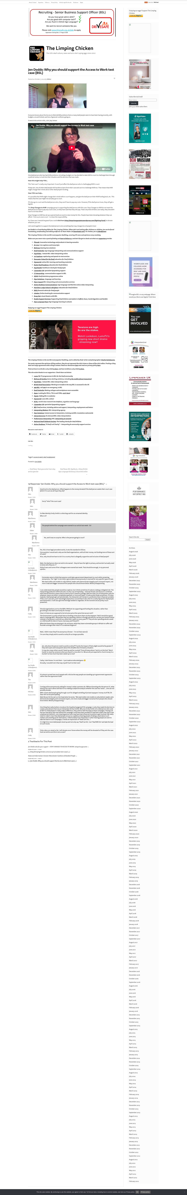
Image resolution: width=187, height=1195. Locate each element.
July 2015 (132, 1033)
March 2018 (133, 917)
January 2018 (133, 924)
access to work (38, 457)
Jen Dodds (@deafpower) (32, 569)
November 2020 (134, 801)
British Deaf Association (42, 384)
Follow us (47, 2)
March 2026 (133, 569)
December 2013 (134, 1101)
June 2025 (132, 602)
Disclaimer (75, 2)
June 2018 (132, 906)
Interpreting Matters (41, 410)
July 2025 (132, 598)
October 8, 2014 (31, 670)
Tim (29, 555)
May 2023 (132, 692)
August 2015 (133, 1029)
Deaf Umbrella (39, 250)
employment (51, 457)
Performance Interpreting (42, 418)
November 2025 (134, 584)
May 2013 (132, 1127)
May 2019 (132, 866)
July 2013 (132, 1119)
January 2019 (133, 881)
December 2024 (134, 624)
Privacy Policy (54, 2)
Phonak (36, 242)
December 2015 (134, 1014)
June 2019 (132, 862)
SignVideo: (38, 253)
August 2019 (133, 855)
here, (56, 369)
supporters (102, 238)
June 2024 (132, 645)
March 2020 (133, 830)
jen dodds (38, 461)
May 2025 (132, 606)
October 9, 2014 (31, 715)
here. (82, 369)
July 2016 (132, 989)
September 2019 (134, 852)
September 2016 (134, 982)
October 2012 (133, 1152)
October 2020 (134, 805)
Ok (137, 1192)
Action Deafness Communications (45, 284)
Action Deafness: (39, 424)
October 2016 (133, 978)
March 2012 (133, 1177)
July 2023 (132, 685)
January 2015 (133, 1054)
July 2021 (132, 772)
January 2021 (133, 794)
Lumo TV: (37, 376)
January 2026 (133, 577)
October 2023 (134, 674)
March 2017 (133, 960)
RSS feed (156, 2)
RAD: (36, 290)
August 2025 (133, 595)
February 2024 (134, 660)
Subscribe (133, 103)
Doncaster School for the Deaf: (44, 259)
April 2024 (132, 653)
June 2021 (132, 776)
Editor (49, 79)
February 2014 (134, 1094)
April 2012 (132, 1174)
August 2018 (133, 899)
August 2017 (133, 942)
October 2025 (134, 587)
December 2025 (134, 580)
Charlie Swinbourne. (108, 360)
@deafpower (101, 231)
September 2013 (134, 1112)
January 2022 (133, 750)
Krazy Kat (37, 296)
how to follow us (66, 238)
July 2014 (132, 1076)
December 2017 (134, 928)
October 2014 (133, 1065)
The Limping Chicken (69, 48)
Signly (81, 2)
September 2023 (134, 678)
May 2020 (132, 823)
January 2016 (133, 1011)
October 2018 (133, 891)
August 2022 (133, 725)
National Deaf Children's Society (45, 421)
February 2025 (134, 616)
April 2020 (132, 826)
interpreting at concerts (63, 418)
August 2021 (133, 768)
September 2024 (134, 634)
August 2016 (133, 986)
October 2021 (133, 761)
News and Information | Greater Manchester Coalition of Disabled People (51, 755)
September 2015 (134, 1025)
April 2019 (132, 870)
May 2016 (132, 996)
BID (35, 407)
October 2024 (134, 631)
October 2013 (133, 1109)
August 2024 (133, 638)
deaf (44, 457)
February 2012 (134, 1181)
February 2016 (134, 1007)
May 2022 (132, 736)
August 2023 (133, 682)
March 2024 (133, 656)
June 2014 (132, 1080)
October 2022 (134, 718)
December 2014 (134, 1058)
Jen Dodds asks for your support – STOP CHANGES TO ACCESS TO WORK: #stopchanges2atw (57, 746)
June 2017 (132, 949)
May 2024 (132, 649)
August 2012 (133, 1159)
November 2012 (134, 1148)
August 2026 (133, 551)
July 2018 (132, 902)
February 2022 (134, 747)
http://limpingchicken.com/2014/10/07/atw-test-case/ (48, 751)
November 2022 (134, 714)
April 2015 (132, 1043)
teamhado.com (79, 231)
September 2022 (134, 721)
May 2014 (132, 1083)
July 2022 (132, 729)
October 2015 (133, 1022)
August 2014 (133, 1072)
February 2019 (134, 877)
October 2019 (133, 848)
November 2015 (134, 1018)
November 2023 (134, 671)
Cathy (30, 614)
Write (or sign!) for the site (65, 2)
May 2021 (132, 779)
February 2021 (134, 790)
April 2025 (132, 609)
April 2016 (132, 1000)
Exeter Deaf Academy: (41, 265)
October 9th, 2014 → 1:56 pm (34, 758)
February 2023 (134, 703)
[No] (185, 1192)
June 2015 (132, 1036)
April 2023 (132, 696)
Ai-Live (36, 245)
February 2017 (134, 964)
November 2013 (134, 1105)
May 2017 (132, 953)
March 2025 (133, 613)
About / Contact (32, 2)
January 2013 (133, 1141)
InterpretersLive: (39, 416)
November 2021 (134, 758)
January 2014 (133, 1098)
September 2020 (135, 808)
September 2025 (134, 591)
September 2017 (134, 938)
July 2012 (132, 1163)
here (76, 365)
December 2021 (134, 754)
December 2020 (134, 797)
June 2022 (132, 732)
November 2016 (134, 975)
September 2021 (134, 765)
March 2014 (133, 1090)
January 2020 (133, 837)
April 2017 (132, 957)
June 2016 (132, 993)
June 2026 (132, 558)
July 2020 (132, 815)
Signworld (37, 262)
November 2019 (134, 844)
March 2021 (133, 786)
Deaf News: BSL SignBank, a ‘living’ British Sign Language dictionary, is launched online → (72, 471)
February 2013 (134, 1138)
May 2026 (132, 562)
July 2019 (132, 859)
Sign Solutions (39, 279)
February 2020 (134, 834)
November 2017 (134, 931)
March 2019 (133, 873)
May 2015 (132, 1040)
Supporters (40, 2)
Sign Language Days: (41, 301)
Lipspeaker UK (39, 270)
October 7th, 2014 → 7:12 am (34, 749)
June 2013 (132, 1123)
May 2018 (132, 910)
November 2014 (134, 1062)
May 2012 (132, 1170)
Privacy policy (145, 1192)
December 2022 (134, 710)
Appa (35, 393)
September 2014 (134, 1069)
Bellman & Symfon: (40, 379)
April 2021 (132, 783)
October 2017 (133, 935)
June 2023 (132, 689)
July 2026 (132, 555)
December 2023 (134, 667)
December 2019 (134, 841)
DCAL (36, 401)
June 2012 (132, 1166)
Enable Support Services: (42, 299)
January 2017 (133, 967)
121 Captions (38, 256)
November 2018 (134, 888)
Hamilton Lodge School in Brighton (46, 287)
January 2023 (133, 707)
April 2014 (132, 1087)
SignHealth (38, 267)
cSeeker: (37, 293)
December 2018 (134, 884)
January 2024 (133, 663)
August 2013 (133, 1116)
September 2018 (134, 895)
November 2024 (134, 627)
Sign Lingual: (38, 282)
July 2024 (132, 642)
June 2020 (132, 819)
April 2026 (132, 566)
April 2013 (132, 1130)
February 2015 (134, 1051)
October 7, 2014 (31, 497)
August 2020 (133, 812)
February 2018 (134, 920)
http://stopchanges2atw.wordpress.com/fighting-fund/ (85, 220)
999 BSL (37, 387)
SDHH (36, 276)
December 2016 (134, 971)
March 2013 (133, 1134)
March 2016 (133, 1004)
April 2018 (132, 913)
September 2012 (134, 1156)
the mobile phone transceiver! (81, 379)
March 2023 (133, 700)
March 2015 (133, 1047)
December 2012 (134, 1145)
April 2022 (132, 739)
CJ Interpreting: (39, 273)
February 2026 (134, 573)
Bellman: (37, 248)
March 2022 (133, 743)
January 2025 (133, 620)
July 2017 (132, 946)
